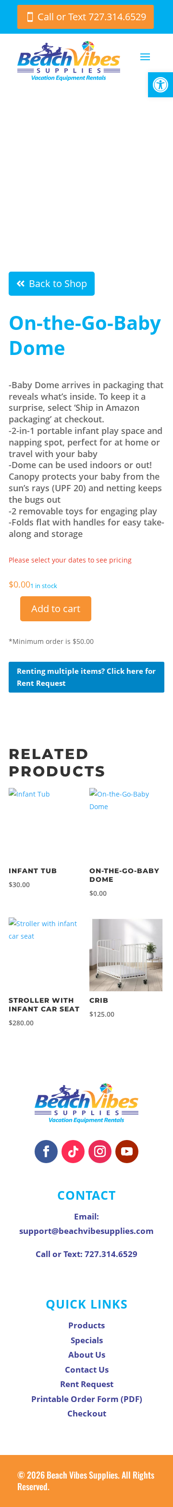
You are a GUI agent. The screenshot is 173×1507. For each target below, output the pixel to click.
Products (86, 1325)
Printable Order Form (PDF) (86, 1398)
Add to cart (55, 608)
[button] (160, 84)
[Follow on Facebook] (46, 1151)
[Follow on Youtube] (126, 1151)
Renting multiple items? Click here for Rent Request (86, 677)
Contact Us (87, 1369)
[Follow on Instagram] (99, 1151)
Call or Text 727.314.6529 (91, 16)
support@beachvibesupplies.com (86, 1230)
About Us (86, 1354)
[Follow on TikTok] (73, 1151)
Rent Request (86, 1383)
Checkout (86, 1413)
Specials (87, 1340)
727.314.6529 (111, 1253)
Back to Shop (58, 283)
